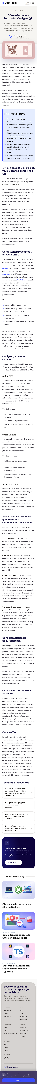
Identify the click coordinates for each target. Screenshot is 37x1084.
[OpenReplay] (11, 1067)
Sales (5, 1044)
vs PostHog (23, 1033)
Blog (5, 1030)
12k (28, 3)
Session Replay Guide (10, 1033)
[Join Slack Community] (8, 1057)
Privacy (6, 1050)
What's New (7, 1010)
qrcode (5, 268)
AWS (21, 1010)
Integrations (7, 1016)
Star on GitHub (14, 862)
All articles (19, 10)
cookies (27, 1076)
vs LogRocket (24, 1030)
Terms (6, 1047)
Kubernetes (23, 1019)
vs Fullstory (23, 1027)
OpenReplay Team (20, 36)
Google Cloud (23, 1016)
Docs (5, 1027)
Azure (21, 1013)
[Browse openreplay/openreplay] (5, 1057)
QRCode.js (21, 280)
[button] (33, 3)
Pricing (6, 1013)
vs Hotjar (22, 1036)
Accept (18, 1080)
